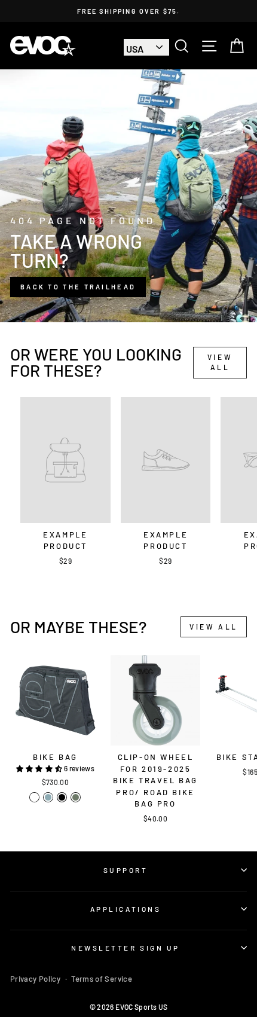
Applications (125, 909)
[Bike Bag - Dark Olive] (75, 797)
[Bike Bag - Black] (61, 797)
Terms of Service (101, 979)
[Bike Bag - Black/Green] (34, 797)
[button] (40, 768)
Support (125, 870)
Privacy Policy (35, 979)
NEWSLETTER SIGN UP (125, 947)
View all (219, 362)
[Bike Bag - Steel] (48, 797)
